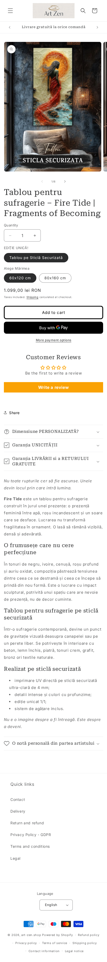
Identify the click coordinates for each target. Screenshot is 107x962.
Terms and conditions (30, 846)
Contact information (44, 951)
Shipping (32, 297)
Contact (17, 799)
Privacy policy (26, 943)
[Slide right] (65, 181)
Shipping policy (84, 943)
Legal (15, 858)
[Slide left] (42, 181)
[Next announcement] (97, 27)
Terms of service (54, 943)
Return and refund (27, 823)
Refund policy (88, 935)
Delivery (17, 811)
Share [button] (14, 412)
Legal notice (74, 951)
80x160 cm (55, 278)
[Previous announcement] (9, 27)
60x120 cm (20, 278)
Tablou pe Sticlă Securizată (36, 257)
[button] (10, 10)
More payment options (53, 340)
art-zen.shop (31, 935)
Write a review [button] (53, 387)
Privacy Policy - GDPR (30, 834)
